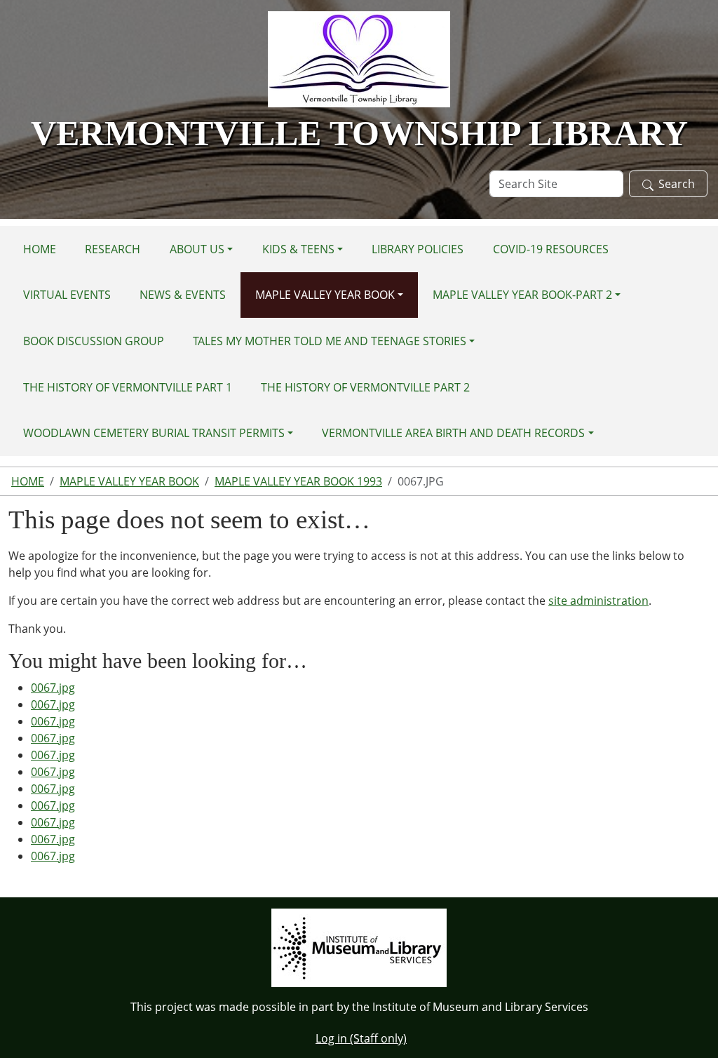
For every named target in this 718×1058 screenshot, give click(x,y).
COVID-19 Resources (551, 249)
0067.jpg (53, 687)
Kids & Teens (298, 249)
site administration (598, 600)
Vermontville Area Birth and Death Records (453, 433)
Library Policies (417, 249)
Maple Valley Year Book (325, 294)
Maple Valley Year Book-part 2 (522, 294)
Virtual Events (67, 294)
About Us (197, 249)
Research (112, 249)
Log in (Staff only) (361, 1038)
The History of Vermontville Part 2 (365, 387)
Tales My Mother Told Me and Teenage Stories (329, 341)
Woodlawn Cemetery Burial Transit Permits (154, 433)
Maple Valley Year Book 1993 (298, 481)
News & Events (183, 294)
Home (39, 249)
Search (676, 184)
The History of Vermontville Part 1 (127, 387)
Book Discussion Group (93, 341)
